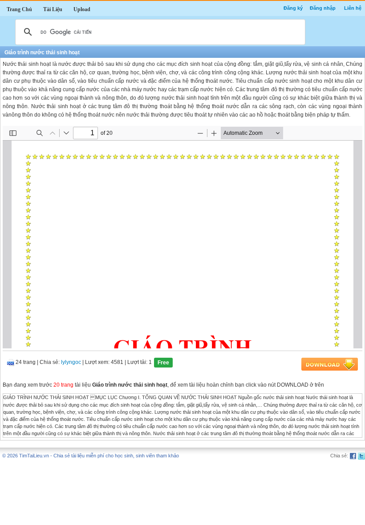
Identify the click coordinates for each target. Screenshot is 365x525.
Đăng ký (293, 8)
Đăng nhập (323, 8)
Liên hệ (352, 8)
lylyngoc (71, 362)
